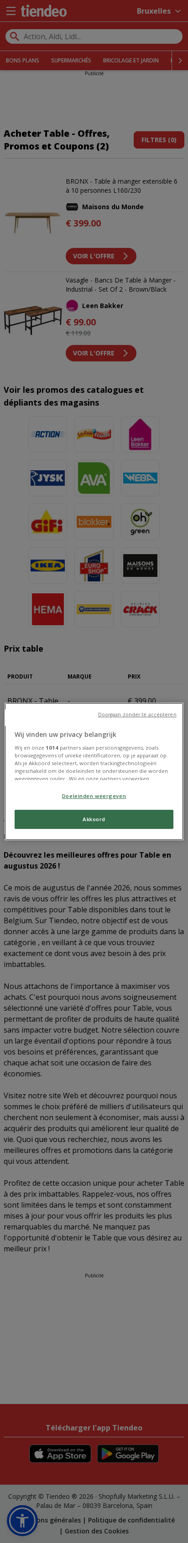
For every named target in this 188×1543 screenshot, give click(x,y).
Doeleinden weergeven (94, 795)
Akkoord (94, 819)
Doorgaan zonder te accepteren (137, 714)
